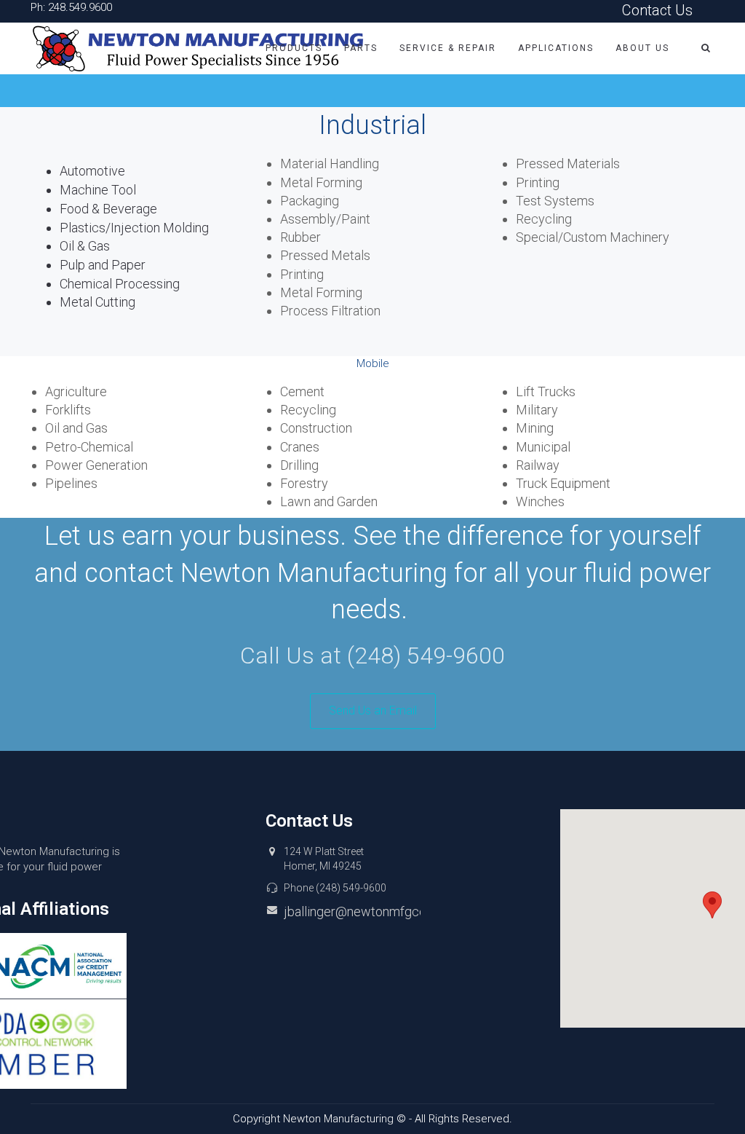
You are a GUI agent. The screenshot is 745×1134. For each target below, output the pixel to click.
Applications (556, 48)
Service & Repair (447, 48)
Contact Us (657, 10)
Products (294, 48)
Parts (361, 48)
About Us (642, 48)
